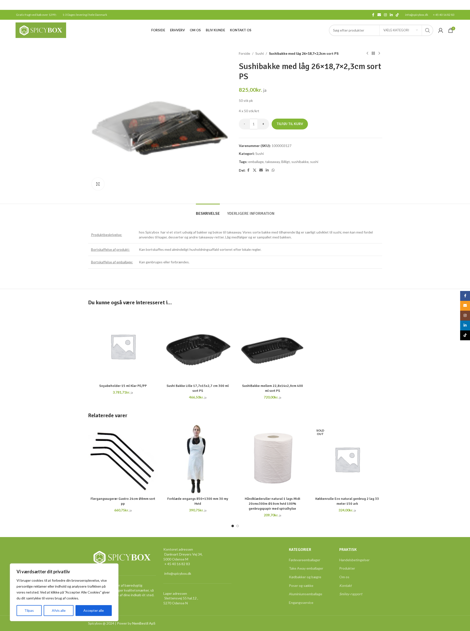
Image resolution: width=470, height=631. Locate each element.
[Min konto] (441, 30)
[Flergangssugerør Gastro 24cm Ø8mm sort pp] (123, 459)
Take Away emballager (306, 568)
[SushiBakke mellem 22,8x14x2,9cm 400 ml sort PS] (272, 346)
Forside (244, 53)
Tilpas (29, 610)
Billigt (285, 162)
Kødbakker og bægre (305, 577)
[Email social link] (379, 15)
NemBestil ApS (143, 623)
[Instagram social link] (385, 15)
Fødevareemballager (304, 560)
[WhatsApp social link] (273, 170)
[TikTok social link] (397, 15)
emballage (256, 162)
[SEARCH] (427, 30)
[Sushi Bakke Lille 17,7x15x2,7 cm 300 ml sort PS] (198, 346)
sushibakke (300, 162)
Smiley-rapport (350, 594)
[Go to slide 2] (237, 526)
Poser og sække (301, 585)
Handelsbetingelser (354, 560)
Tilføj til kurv (290, 124)
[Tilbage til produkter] (373, 53)
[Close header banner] (464, 5)
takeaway (272, 162)
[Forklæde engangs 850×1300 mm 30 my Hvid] (198, 459)
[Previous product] (367, 53)
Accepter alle (93, 610)
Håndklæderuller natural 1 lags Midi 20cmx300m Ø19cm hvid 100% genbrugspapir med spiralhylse (272, 503)
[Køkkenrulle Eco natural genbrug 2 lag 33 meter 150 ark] (347, 459)
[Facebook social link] (373, 15)
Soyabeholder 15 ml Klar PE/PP (123, 386)
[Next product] (379, 53)
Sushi (259, 53)
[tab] (208, 211)
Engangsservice (301, 602)
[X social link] (254, 170)
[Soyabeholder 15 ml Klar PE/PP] (123, 346)
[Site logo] (41, 30)
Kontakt (345, 585)
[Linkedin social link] (391, 15)
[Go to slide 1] (232, 526)
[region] (64, 592)
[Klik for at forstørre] (98, 184)
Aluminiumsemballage (305, 594)
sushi (314, 162)
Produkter (347, 568)
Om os (344, 577)
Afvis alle (59, 610)
